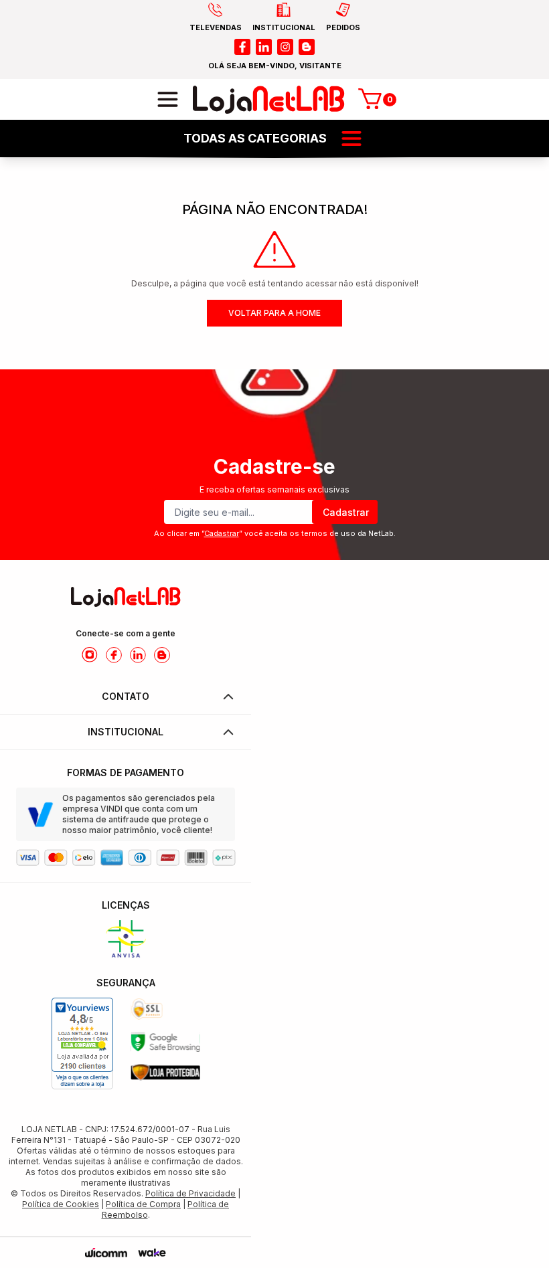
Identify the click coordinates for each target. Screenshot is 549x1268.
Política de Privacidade (190, 1193)
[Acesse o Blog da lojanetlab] (162, 655)
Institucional (125, 731)
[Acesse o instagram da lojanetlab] (285, 47)
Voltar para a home (274, 313)
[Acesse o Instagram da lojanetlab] (90, 655)
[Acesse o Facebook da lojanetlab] (114, 655)
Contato (125, 696)
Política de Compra (143, 1204)
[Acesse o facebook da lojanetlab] (242, 47)
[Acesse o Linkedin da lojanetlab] (138, 655)
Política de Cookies (60, 1204)
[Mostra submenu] (351, 138)
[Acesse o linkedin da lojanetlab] (264, 47)
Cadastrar (346, 512)
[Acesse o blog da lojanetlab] (307, 47)
